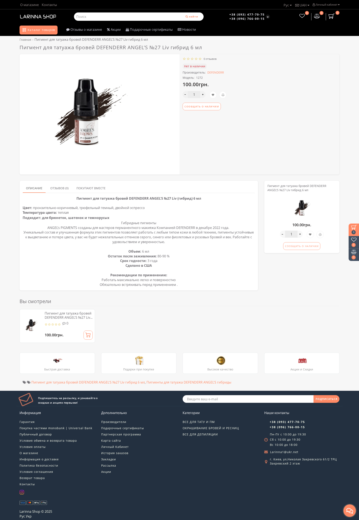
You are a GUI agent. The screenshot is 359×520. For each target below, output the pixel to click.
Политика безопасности (39, 465)
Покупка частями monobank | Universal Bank (56, 428)
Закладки (108, 459)
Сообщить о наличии (201, 106)
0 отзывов (209, 59)
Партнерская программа (121, 434)
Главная (25, 40)
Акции (115, 29)
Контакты (49, 4)
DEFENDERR (215, 72)
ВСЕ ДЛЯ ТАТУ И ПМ (199, 422)
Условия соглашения (36, 472)
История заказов (114, 453)
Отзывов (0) (59, 188)
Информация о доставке (39, 459)
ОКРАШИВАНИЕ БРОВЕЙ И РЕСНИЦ (211, 428)
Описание (34, 188)
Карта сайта (111, 441)
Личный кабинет (326, 4)
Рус (287, 5)
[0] (317, 16)
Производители (113, 422)
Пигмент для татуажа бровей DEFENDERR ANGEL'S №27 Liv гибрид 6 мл (68, 317)
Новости (188, 29)
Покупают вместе (91, 188)
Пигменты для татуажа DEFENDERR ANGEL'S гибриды (188, 382)
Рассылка (108, 465)
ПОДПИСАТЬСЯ (326, 399)
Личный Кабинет (115, 447)
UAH (303, 5)
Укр (29, 516)
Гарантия (27, 422)
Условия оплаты (33, 447)
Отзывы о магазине (86, 29)
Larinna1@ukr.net (284, 452)
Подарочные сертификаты (151, 29)
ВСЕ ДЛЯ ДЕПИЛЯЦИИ (200, 434)
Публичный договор (36, 434)
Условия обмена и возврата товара (48, 441)
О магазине (29, 4)
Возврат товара (32, 478)
